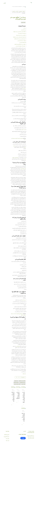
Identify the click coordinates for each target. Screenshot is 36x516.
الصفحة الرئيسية (22, 11)
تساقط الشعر (16, 157)
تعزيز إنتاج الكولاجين (22, 382)
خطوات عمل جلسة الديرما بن (21, 40)
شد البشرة (24, 88)
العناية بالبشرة (15, 11)
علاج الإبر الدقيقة (16, 382)
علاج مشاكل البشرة (23, 168)
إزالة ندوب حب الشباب (22, 380)
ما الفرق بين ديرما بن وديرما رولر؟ (21, 35)
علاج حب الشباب (23, 129)
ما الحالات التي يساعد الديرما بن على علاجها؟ (19, 31)
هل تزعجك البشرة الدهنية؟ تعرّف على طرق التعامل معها (23, 417)
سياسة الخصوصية (6, 436)
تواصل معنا (7, 438)
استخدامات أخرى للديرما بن (22, 33)
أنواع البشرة (17, 346)
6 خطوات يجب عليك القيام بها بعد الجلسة (20, 44)
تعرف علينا (7, 440)
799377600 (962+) (22, 434)
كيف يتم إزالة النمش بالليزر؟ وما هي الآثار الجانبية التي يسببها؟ (23, 397)
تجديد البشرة (16, 380)
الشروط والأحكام (6, 434)
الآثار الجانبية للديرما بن (22, 42)
